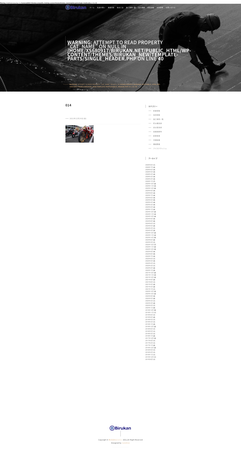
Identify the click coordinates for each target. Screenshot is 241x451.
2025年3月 (149, 204)
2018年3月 (149, 333)
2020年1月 (149, 308)
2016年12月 (149, 347)
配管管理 (156, 136)
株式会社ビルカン (115, 440)
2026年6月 (149, 169)
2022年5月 (149, 261)
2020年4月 (149, 301)
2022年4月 (149, 263)
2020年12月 (149, 291)
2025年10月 (149, 188)
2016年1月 (149, 354)
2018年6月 (149, 329)
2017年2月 (149, 343)
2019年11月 (149, 312)
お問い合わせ (170, 7)
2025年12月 (149, 183)
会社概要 (141, 7)
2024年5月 (149, 226)
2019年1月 (149, 324)
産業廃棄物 (157, 132)
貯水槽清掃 (157, 123)
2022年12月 (149, 244)
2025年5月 (149, 200)
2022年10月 (149, 249)
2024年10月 (149, 216)
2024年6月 (149, 223)
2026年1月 (149, 181)
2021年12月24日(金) (78, 118)
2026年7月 (149, 167)
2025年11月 (149, 186)
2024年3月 (149, 230)
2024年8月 (149, 221)
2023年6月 (149, 240)
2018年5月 (149, 331)
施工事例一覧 (131, 7)
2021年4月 (149, 284)
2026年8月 (149, 165)
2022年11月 (149, 247)
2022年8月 (149, 254)
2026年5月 (149, 172)
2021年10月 (149, 277)
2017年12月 (149, 338)
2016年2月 (149, 352)
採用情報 (160, 7)
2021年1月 (149, 289)
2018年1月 (149, 336)
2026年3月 (149, 176)
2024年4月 (149, 228)
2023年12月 (149, 233)
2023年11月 (149, 235)
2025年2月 (149, 207)
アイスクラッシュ (160, 148)
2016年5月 (149, 350)
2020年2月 (149, 305)
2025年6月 (149, 197)
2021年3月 (149, 286)
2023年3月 (149, 242)
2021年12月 (149, 272)
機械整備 (156, 144)
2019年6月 (149, 317)
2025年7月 (149, 195)
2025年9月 (149, 190)
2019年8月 (149, 315)
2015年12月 (149, 357)
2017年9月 (149, 340)
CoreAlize (126, 443)
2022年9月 (149, 251)
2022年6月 (149, 258)
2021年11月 (149, 275)
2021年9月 (149, 279)
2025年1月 (149, 209)
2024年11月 (149, 214)
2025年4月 (149, 202)
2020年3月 (149, 303)
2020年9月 (149, 296)
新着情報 (151, 7)
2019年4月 (149, 322)
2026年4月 (149, 174)
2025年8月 (149, 193)
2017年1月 (149, 345)
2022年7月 (149, 256)
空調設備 (156, 140)
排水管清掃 (157, 127)
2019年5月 (149, 319)
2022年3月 (149, 265)
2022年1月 (149, 270)
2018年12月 (149, 326)
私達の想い (101, 7)
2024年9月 (149, 218)
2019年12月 (149, 310)
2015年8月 (149, 359)
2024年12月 (149, 212)
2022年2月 (149, 268)
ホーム (92, 7)
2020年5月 (149, 298)
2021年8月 (149, 282)
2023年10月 (149, 237)
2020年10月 (149, 293)
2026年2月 (149, 179)
